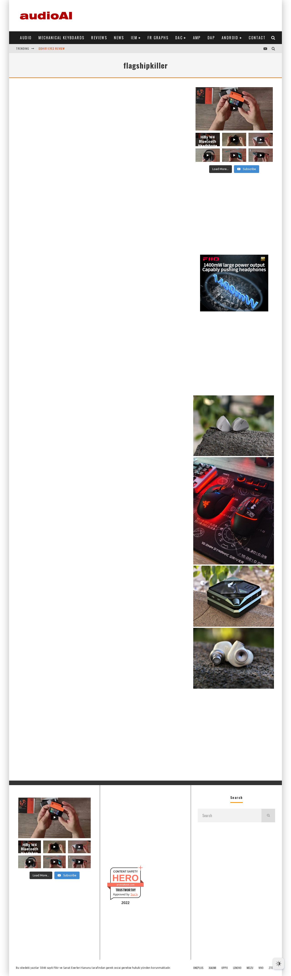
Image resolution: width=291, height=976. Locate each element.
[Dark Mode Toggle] (278, 963)
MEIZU (250, 967)
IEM (134, 37)
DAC (179, 37)
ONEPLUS (198, 967)
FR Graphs (158, 37)
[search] (268, 815)
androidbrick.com (125, 884)
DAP (211, 37)
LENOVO (237, 967)
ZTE (271, 967)
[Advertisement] (192, 15)
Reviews (99, 37)
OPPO (224, 967)
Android (230, 37)
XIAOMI (212, 967)
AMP (197, 37)
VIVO (260, 967)
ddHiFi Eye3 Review (52, 45)
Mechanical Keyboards (61, 37)
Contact (257, 37)
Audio (26, 37)
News (119, 37)
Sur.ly (134, 894)
